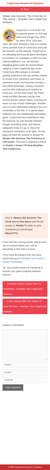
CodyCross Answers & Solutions (25, 3)
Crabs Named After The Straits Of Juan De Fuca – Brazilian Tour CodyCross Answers (24, 306)
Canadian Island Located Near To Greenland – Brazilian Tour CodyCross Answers (23, 288)
